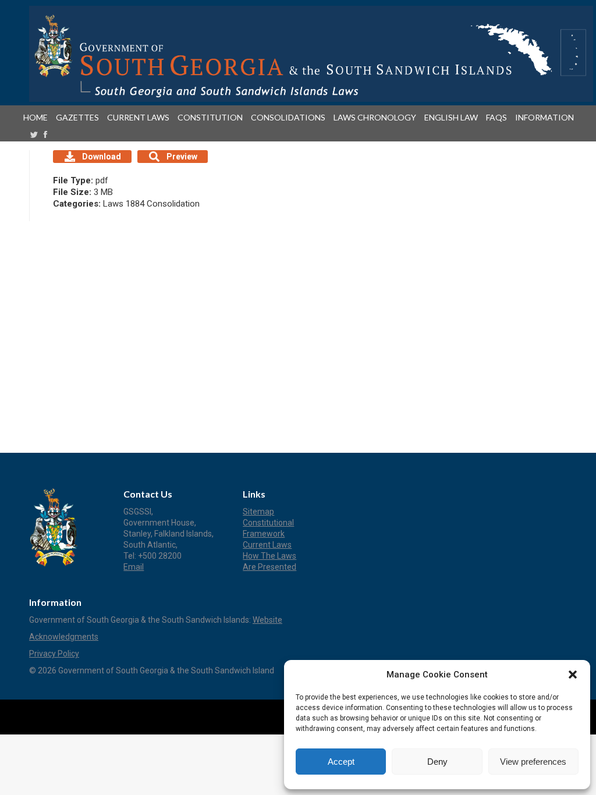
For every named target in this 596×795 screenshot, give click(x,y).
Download (101, 156)
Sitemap (258, 511)
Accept (341, 761)
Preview (181, 156)
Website (267, 619)
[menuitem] (37, 117)
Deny (437, 761)
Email (133, 567)
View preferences (533, 761)
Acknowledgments (63, 636)
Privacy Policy (54, 653)
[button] (573, 674)
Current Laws (267, 544)
